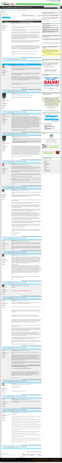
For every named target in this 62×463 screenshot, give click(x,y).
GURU (27, 7)
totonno (3, 98)
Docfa (46, 162)
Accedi (47, 0)
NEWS (6, 7)
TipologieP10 (51, 137)
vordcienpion (4, 67)
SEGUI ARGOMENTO (6, 17)
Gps (45, 168)
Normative (46, 167)
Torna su (22, 456)
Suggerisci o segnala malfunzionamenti (51, 110)
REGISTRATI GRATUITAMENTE (51, 116)
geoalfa (55, 25)
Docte (46, 166)
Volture (46, 165)
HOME (3, 7)
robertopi (3, 256)
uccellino (3, 114)
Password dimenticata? (55, 121)
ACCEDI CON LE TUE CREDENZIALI (51, 119)
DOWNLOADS (57, 459)
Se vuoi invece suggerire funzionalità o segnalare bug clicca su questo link (51, 70)
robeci (3, 240)
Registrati (56, 1)
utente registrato (11, 59)
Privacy (28, 462)
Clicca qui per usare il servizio (49, 66)
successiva (39, 19)
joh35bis (3, 412)
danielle (3, 300)
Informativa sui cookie (33, 462)
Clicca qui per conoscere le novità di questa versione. (51, 42)
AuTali (46, 127)
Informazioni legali (11, 462)
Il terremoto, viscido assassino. (50, 126)
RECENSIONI (28, 459)
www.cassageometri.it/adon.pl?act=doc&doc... (28, 48)
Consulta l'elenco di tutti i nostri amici (51, 141)
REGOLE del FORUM (48, 125)
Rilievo (46, 169)
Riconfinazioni (47, 163)
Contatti (6, 462)
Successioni (47, 164)
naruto (3, 165)
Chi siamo (3, 462)
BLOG (30, 7)
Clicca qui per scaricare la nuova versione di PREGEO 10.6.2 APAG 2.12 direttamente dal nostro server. (51, 39)
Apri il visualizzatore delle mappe (51, 107)
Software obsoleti (48, 128)
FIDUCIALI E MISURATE (21, 7)
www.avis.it (52, 88)
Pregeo (46, 161)
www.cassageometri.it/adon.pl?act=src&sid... (24, 368)
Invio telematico (48, 171)
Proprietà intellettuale (23, 462)
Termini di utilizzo (16, 462)
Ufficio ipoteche (47, 170)
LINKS (56, 460)
